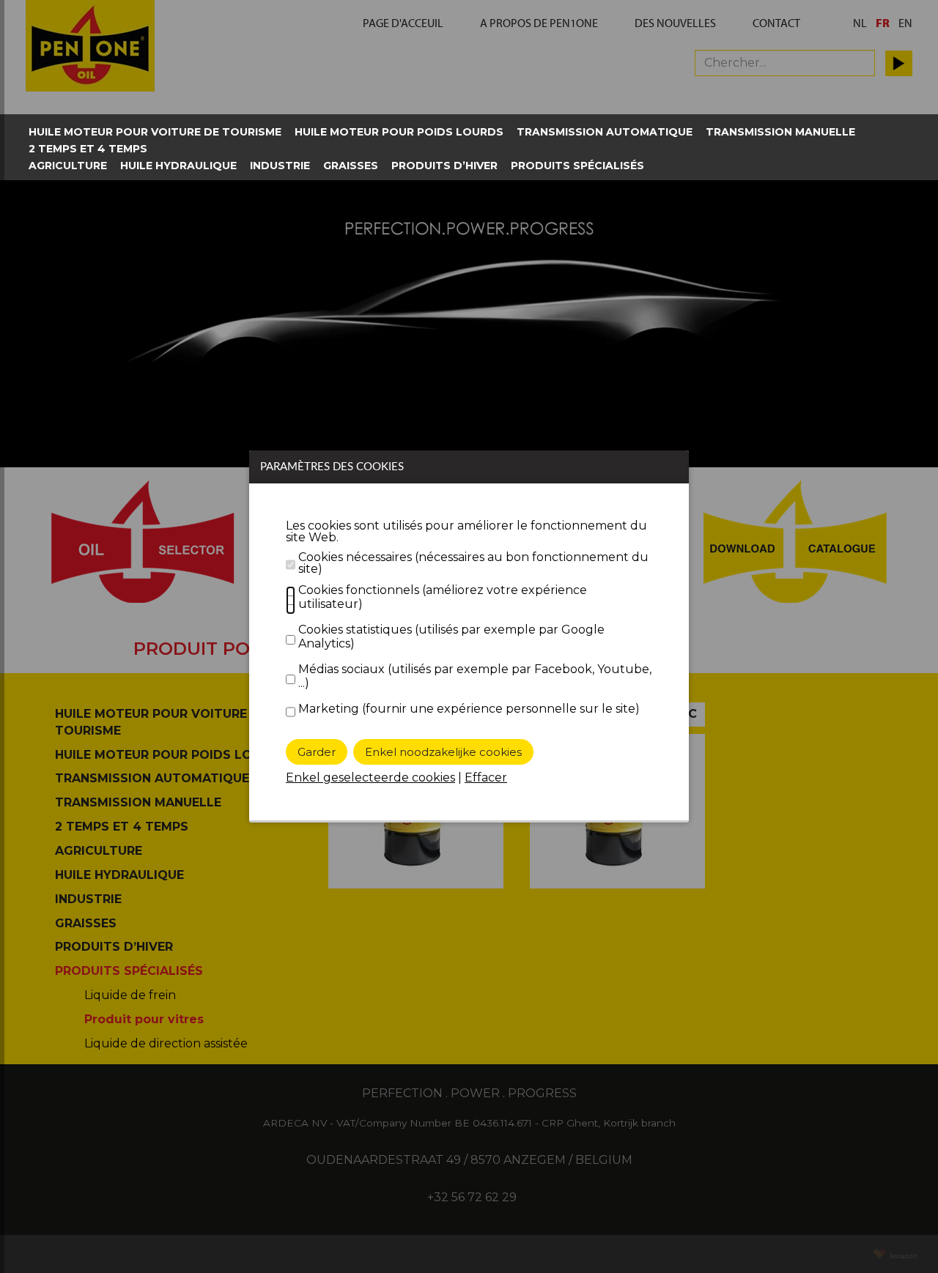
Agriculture (68, 165)
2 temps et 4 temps (88, 148)
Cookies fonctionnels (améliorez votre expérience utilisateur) (442, 597)
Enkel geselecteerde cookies (370, 777)
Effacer (486, 777)
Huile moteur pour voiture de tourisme (155, 131)
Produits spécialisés (577, 165)
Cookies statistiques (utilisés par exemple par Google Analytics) (451, 636)
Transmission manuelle (780, 131)
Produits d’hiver (444, 165)
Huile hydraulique (178, 165)
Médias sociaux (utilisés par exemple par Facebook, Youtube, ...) (474, 676)
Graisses (350, 165)
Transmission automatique (605, 131)
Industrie (280, 165)
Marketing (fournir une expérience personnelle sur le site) (469, 709)
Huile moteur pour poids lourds (399, 131)
